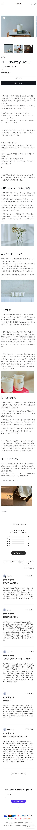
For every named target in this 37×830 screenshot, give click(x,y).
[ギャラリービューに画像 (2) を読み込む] (18, 49)
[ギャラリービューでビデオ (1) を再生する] (28, 49)
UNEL (11, 822)
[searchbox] (10, 561)
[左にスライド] (2, 49)
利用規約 (18, 825)
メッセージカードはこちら (9, 480)
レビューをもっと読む (18, 773)
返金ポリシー (28, 822)
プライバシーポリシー (9, 825)
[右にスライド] (35, 49)
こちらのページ (20, 219)
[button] (2, 4)
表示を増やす (20, 762)
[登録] (30, 795)
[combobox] (29, 568)
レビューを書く (18, 553)
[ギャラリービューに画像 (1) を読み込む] (8, 49)
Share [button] (5, 511)
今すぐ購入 (18, 83)
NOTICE (29, 161)
